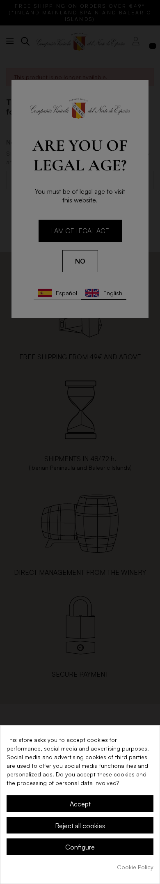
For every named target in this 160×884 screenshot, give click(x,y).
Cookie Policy (135, 866)
